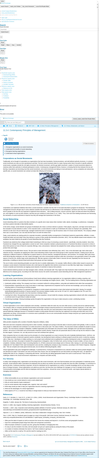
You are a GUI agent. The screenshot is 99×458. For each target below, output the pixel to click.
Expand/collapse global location (95, 125)
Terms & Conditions (41, 455)
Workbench (20, 125)
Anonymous (14, 436)
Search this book (4, 27)
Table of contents (89, 143)
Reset (2, 42)
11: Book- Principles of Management (49, 125)
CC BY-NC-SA (73, 435)
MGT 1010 (32, 125)
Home (10, 125)
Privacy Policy (32, 455)
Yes (21, 446)
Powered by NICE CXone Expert (25, 452)
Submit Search (5, 32)
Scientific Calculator (8, 84)
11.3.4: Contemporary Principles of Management (22, 435)
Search (5, 122)
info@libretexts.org (82, 455)
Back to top (5, 441)
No (27, 446)
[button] (5, 95)
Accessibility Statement (53, 455)
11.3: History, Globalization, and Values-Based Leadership (79, 125)
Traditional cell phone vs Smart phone (70, 204)
